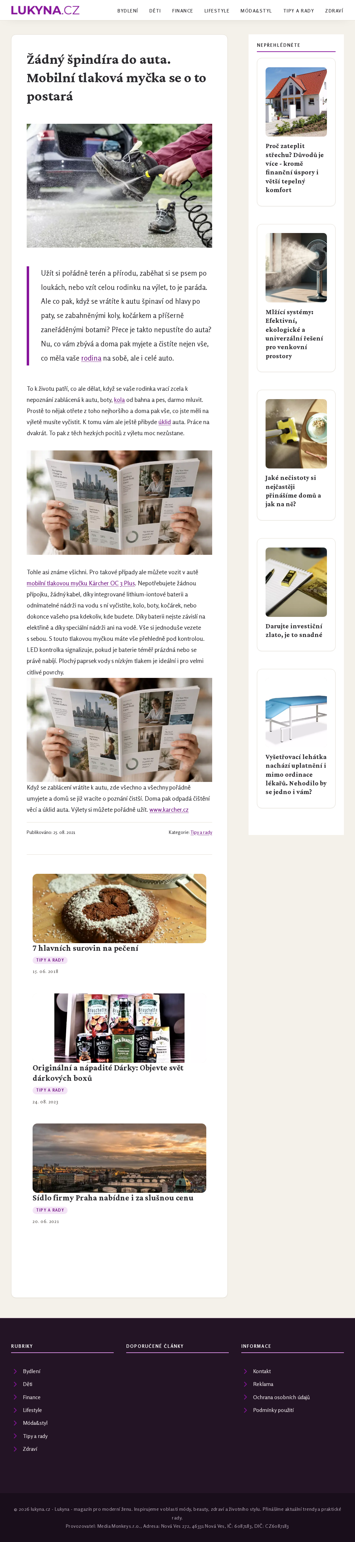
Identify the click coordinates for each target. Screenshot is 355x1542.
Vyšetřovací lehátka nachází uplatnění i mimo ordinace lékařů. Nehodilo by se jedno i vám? (296, 774)
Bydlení (128, 11)
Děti (155, 11)
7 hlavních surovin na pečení (85, 948)
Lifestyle (217, 11)
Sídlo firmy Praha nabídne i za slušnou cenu (113, 1197)
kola (119, 399)
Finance (182, 11)
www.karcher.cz (169, 809)
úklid (164, 421)
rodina (91, 358)
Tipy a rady (298, 11)
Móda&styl (256, 11)
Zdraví (334, 11)
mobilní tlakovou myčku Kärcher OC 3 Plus (81, 583)
